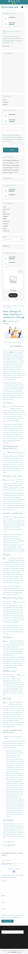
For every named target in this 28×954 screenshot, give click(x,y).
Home (4, 206)
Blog (4, 211)
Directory (5, 223)
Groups (5, 228)
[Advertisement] (14, 74)
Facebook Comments (17, 863)
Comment (4, 880)
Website (3, 908)
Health (5, 104)
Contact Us (6, 231)
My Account (6, 209)
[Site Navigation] (26, 7)
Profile (4, 218)
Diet (4, 99)
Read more (13, 295)
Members (5, 216)
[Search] (22, 239)
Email (3, 902)
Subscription (6, 214)
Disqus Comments (17, 865)
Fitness (5, 102)
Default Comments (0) (6, 863)
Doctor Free (6, 221)
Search (5, 236)
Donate (12, 150)
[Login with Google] (14, 871)
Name (3, 895)
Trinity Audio (17, 346)
